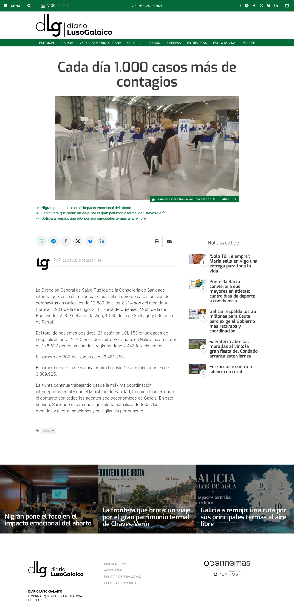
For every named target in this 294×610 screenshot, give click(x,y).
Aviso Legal (113, 570)
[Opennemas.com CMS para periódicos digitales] (227, 568)
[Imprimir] (157, 241)
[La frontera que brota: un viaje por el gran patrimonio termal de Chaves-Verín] (147, 499)
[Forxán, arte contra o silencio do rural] (197, 369)
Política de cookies (120, 583)
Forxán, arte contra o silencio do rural (230, 369)
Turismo (153, 43)
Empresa (174, 43)
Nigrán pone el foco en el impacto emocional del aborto (86, 208)
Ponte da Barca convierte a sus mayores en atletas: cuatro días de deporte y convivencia (232, 291)
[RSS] (52, 584)
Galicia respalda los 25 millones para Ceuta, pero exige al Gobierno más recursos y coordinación (232, 321)
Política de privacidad (122, 577)
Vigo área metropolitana (100, 43)
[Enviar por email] (169, 241)
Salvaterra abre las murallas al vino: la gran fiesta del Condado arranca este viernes (233, 349)
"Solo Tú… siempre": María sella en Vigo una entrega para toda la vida (233, 263)
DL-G (57, 259)
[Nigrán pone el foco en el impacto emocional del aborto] (49, 499)
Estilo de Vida (224, 43)
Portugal (47, 43)
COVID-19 (48, 430)
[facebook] (38, 584)
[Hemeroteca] (287, 5)
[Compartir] (239, 5)
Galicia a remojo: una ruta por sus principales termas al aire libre (93, 218)
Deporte (248, 43)
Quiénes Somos (116, 564)
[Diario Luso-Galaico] (74, 25)
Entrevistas (197, 43)
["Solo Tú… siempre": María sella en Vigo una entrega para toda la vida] (197, 259)
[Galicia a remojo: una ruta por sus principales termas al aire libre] (245, 499)
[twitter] (45, 584)
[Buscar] (28, 5)
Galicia (67, 43)
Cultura (133, 43)
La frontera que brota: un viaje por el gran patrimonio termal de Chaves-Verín (103, 213)
